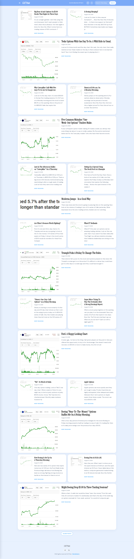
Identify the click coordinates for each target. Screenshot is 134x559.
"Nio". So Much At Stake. (43, 382)
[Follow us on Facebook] (88, 3)
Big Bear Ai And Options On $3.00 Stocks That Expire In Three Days (46, 12)
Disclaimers (75, 554)
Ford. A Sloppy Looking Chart (74, 334)
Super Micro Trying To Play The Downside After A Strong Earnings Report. (93, 302)
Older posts (67, 533)
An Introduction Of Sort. (76, 3)
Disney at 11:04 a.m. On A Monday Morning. (92, 88)
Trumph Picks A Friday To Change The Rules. (81, 253)
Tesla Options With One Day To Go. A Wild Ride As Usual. (86, 41)
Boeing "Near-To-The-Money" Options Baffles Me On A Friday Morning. (78, 413)
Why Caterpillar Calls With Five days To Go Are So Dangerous (45, 88)
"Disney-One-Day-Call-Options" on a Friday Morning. (45, 300)
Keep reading (38, 33)
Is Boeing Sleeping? (91, 11)
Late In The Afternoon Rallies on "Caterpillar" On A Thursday (45, 167)
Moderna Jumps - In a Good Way (75, 199)
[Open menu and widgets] (19, 3)
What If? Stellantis (90, 223)
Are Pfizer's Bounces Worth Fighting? (47, 223)
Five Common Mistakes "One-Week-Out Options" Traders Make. (76, 121)
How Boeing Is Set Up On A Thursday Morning (43, 458)
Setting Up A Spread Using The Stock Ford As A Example (94, 167)
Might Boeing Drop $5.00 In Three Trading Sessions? (84, 487)
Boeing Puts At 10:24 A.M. (93, 457)
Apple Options (89, 382)
